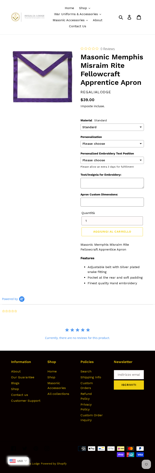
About (16, 371)
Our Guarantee (22, 377)
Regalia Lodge (31, 463)
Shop (15, 389)
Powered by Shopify (54, 463)
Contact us (19, 395)
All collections (58, 394)
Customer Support (25, 401)
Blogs (15, 383)
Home (52, 371)
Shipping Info (91, 377)
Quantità (88, 213)
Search (86, 371)
